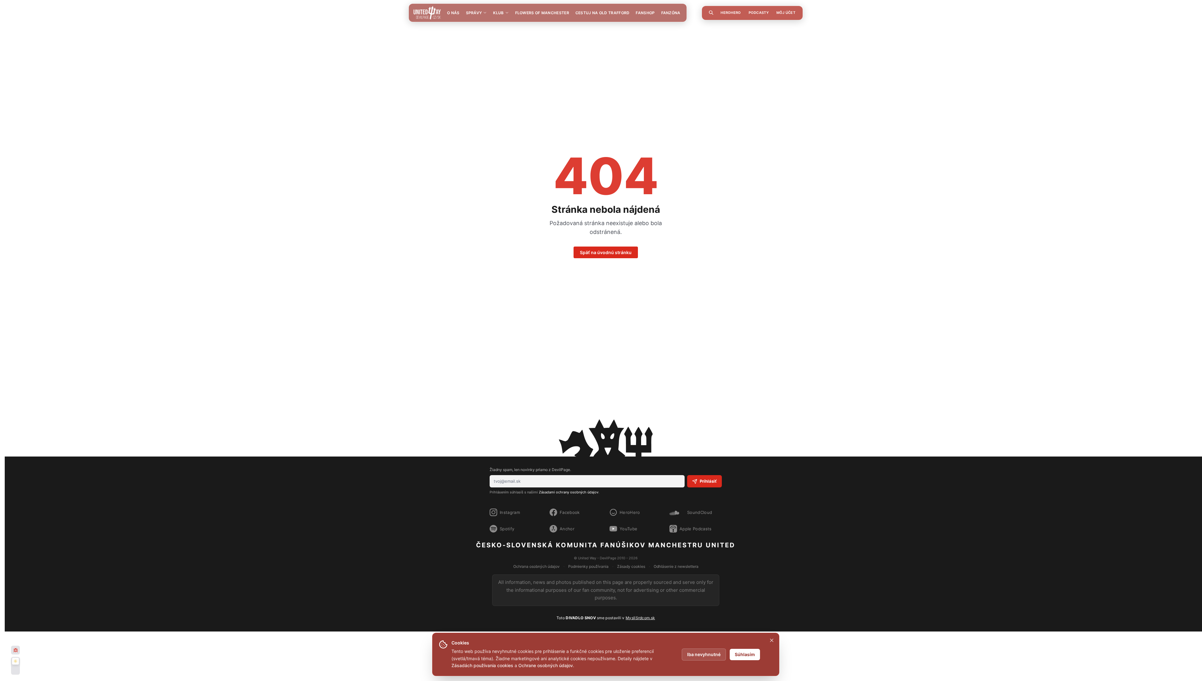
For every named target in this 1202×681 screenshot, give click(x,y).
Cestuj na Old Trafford (602, 12)
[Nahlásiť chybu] (15, 650)
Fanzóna (671, 12)
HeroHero (731, 12)
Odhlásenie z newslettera (676, 566)
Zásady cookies (631, 566)
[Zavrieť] (771, 640)
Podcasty (759, 12)
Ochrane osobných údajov (545, 665)
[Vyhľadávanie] (711, 12)
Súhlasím (745, 654)
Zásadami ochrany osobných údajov (568, 492)
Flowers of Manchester (542, 12)
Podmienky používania (588, 566)
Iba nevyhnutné (704, 654)
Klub (498, 12)
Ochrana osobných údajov (536, 566)
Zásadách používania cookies (482, 665)
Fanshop (645, 12)
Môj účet (785, 12)
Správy (474, 12)
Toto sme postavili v (606, 617)
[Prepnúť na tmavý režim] (15, 666)
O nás (453, 12)
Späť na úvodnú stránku (606, 252)
